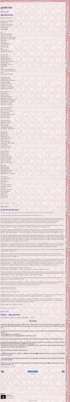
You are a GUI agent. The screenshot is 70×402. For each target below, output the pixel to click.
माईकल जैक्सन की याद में (7, 15)
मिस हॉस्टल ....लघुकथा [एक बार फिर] (10, 315)
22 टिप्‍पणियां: (14, 203)
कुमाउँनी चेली (6, 8)
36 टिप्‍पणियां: (13, 367)
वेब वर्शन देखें (33, 374)
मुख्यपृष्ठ (33, 371)
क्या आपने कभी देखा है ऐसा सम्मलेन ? (10, 210)
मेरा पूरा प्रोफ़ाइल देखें (10, 398)
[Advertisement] (33, 4)
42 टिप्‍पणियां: (13, 308)
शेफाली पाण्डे (10, 395)
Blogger (30, 400)
